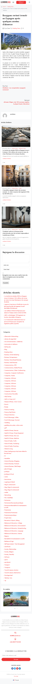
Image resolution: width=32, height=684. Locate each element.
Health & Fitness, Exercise (11, 430)
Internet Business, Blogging (11, 461)
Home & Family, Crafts (10, 441)
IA (5, 456)
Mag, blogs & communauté (11, 487)
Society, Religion (9, 552)
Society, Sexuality (9, 554)
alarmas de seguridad (10, 339)
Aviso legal (16, 676)
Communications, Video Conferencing (14, 370)
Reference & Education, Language (13, 531)
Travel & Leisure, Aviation (11, 570)
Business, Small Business (10, 362)
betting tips (7, 347)
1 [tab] (15, 609)
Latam (6, 477)
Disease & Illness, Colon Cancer (13, 402)
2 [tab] (18, 609)
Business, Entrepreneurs (10, 357)
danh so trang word (9, 399)
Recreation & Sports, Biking (11, 520)
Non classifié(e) (8, 498)
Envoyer (16, 659)
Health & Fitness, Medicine (11, 438)
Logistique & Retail (9, 482)
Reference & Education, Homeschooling (15, 528)
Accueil (4, 6)
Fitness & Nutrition (9, 415)
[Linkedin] (20, 668)
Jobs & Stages (8, 469)
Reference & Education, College (13, 523)
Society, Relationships (10, 549)
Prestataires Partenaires (10, 512)
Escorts (6, 404)
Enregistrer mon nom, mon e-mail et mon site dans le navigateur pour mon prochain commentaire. (15, 277)
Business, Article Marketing (11, 355)
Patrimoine (21, 229)
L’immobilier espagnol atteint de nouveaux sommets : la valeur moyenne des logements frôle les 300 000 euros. (16, 192)
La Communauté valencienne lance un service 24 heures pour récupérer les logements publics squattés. (14, 321)
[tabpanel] (16, 599)
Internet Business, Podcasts (11, 464)
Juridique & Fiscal (9, 474)
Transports (7, 567)
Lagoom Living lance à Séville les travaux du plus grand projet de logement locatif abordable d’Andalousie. (16, 306)
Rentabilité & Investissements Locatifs (14, 539)
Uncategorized (8, 575)
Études (20, 188)
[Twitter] (15, 668)
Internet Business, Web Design (12, 466)
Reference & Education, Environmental (14, 526)
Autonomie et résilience (10, 344)
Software (6, 557)
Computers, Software (10, 378)
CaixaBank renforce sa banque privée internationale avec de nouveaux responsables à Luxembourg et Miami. (16, 233)
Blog (5, 349)
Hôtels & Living (8, 449)
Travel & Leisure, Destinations (12, 573)
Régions (6, 536)
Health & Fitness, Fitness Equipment (14, 433)
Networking (7, 495)
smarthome (7, 546)
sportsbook (7, 562)
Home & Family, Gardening (11, 443)
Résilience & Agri (22, 148)
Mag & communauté (9, 484)
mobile (6, 492)
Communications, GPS (10, 365)
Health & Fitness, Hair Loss (11, 436)
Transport (7, 565)
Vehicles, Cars (8, 578)
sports (6, 560)
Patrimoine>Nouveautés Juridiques (13, 503)
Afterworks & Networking (11, 336)
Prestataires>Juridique (10, 515)
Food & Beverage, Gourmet (12, 420)
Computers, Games (9, 375)
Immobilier (7, 458)
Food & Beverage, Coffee (11, 417)
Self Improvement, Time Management (14, 544)
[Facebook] (12, 668)
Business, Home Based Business (12, 360)
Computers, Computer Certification (14, 373)
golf (5, 428)
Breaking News (10, 6)
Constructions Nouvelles (11, 394)
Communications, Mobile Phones (13, 368)
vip (5, 580)
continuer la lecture (7, 158)
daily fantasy (7, 396)
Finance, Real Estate (9, 412)
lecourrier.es (7, 479)
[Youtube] (17, 668)
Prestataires (7, 510)
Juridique (6, 471)
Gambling (7, 422)
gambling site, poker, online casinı (13, 425)
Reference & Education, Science (13, 533)
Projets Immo (7, 518)
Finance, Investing (9, 409)
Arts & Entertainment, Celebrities (13, 341)
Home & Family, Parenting (11, 446)
